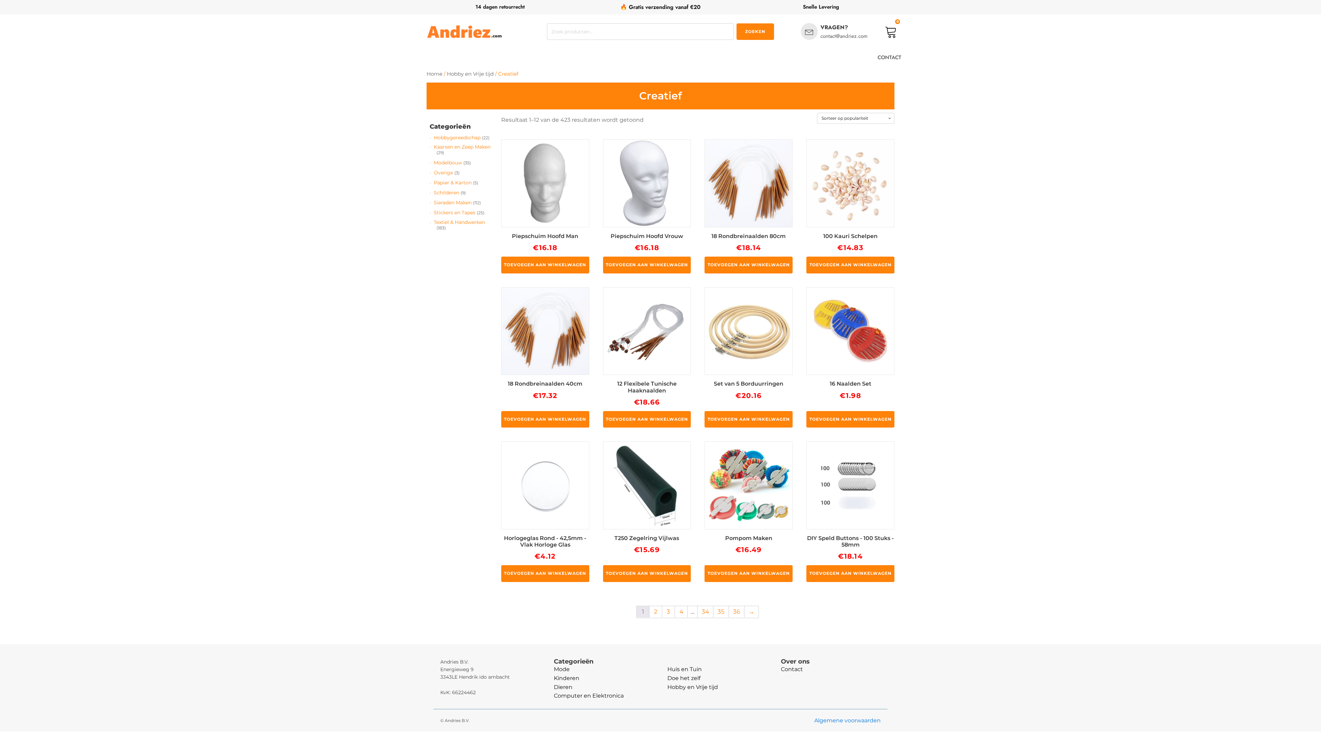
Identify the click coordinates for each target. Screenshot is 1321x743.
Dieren (563, 687)
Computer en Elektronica (589, 695)
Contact (792, 669)
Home (434, 74)
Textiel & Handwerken (459, 222)
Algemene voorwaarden (847, 720)
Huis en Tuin (684, 669)
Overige (443, 173)
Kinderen (566, 678)
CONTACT (889, 57)
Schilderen (446, 193)
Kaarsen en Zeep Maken (462, 147)
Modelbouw (448, 163)
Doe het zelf (683, 678)
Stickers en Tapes (454, 212)
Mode (562, 669)
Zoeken (755, 31)
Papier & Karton (453, 183)
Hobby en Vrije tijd (470, 74)
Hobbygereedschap (457, 137)
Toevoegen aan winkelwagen (545, 264)
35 (721, 611)
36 (736, 611)
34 (705, 611)
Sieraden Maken (453, 203)
